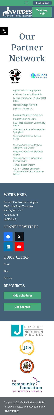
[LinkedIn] (8, 246)
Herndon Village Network (25, 104)
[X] (19, 236)
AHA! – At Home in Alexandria (27, 94)
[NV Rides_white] (17, 12)
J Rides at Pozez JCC (23, 108)
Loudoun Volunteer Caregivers (28, 115)
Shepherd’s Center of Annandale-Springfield (29, 130)
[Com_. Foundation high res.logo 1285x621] (27, 384)
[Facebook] (8, 236)
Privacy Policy (11, 410)
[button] (4, 31)
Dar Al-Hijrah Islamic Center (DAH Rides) (29, 99)
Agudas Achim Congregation (27, 90)
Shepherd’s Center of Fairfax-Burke (27, 137)
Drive (7, 264)
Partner (8, 278)
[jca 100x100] (27, 347)
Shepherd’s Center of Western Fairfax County (27, 159)
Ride (6, 271)
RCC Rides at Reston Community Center (29, 124)
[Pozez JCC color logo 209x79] (27, 330)
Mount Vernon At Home (24, 118)
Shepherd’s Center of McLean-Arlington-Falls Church (28, 146)
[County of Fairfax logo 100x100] (27, 366)
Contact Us (10, 219)
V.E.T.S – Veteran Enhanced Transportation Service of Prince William (29, 171)
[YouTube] (19, 246)
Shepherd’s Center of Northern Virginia (28, 153)
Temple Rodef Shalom (24, 164)
